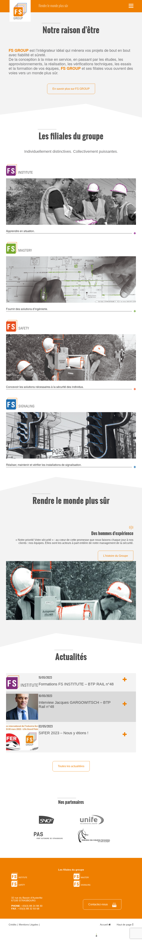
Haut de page (124, 924)
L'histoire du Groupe (115, 555)
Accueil (104, 924)
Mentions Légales (28, 924)
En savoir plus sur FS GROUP (71, 88)
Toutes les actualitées (71, 766)
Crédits (12, 924)
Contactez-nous (98, 904)
